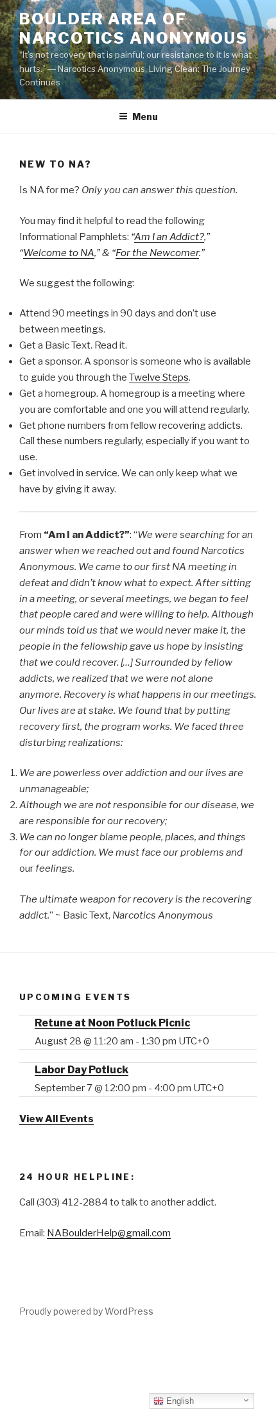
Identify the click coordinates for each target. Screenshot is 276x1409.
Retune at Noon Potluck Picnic (112, 1023)
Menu (145, 116)
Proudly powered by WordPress (86, 1311)
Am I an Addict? (169, 237)
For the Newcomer (157, 253)
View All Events (56, 1119)
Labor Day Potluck (81, 1070)
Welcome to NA (58, 253)
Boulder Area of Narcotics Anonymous (133, 29)
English (179, 1401)
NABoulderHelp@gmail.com (109, 1233)
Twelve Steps (159, 377)
